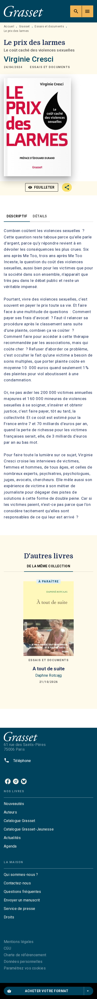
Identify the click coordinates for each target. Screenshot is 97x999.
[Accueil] (23, 11)
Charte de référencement (25, 955)
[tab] (17, 216)
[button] (50, 67)
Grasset (24, 26)
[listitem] (8, 781)
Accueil (9, 26)
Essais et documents (49, 26)
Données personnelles (23, 961)
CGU (7, 948)
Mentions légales (18, 941)
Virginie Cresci (28, 59)
